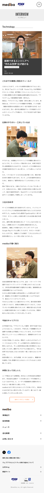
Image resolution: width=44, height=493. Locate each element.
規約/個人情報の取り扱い (11, 458)
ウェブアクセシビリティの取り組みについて (18, 462)
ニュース (6, 427)
